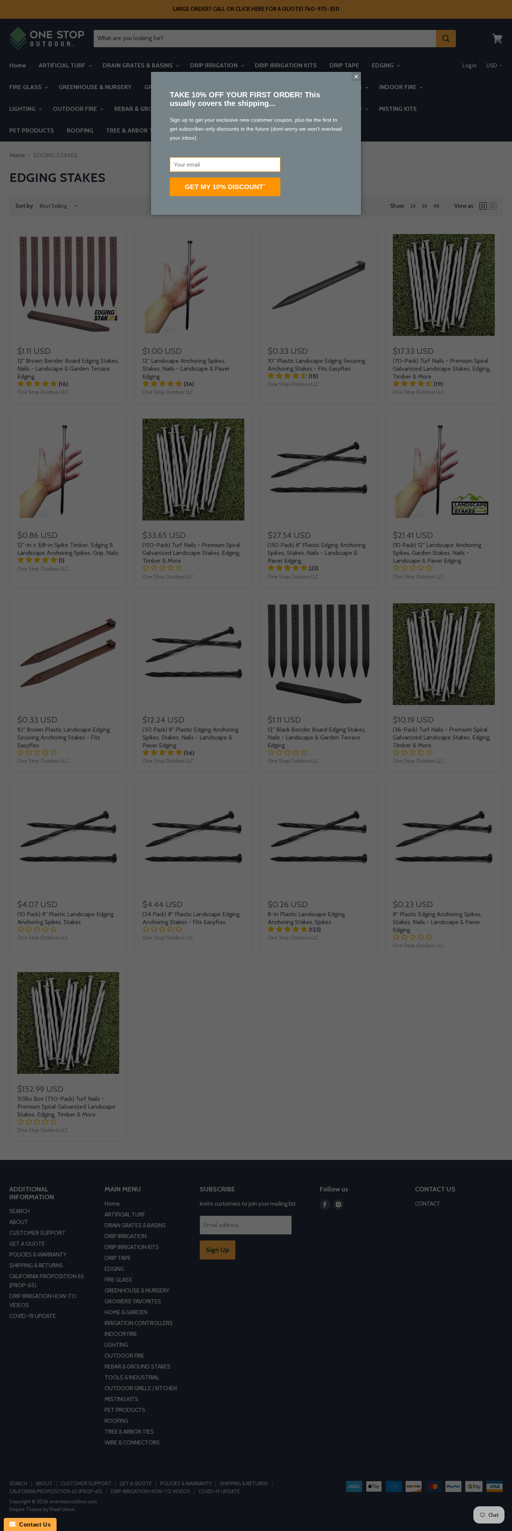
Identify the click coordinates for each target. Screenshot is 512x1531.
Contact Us (33, 1524)
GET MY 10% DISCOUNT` (225, 187)
